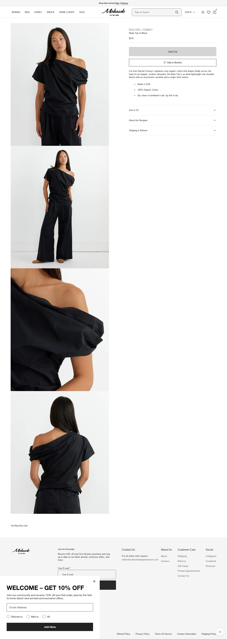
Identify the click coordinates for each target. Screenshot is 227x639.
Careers (165, 561)
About (164, 556)
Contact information (186, 634)
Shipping (182, 556)
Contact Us (183, 575)
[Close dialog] (94, 581)
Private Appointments (189, 571)
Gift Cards (183, 566)
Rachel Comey (141, 29)
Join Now (50, 626)
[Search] (177, 12)
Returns (182, 561)
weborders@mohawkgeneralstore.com (138, 559)
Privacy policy (143, 634)
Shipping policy (208, 634)
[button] (202, 12)
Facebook (211, 561)
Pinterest (210, 566)
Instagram (211, 556)
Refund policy (123, 634)
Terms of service (163, 634)
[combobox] (155, 12)
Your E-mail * (64, 568)
